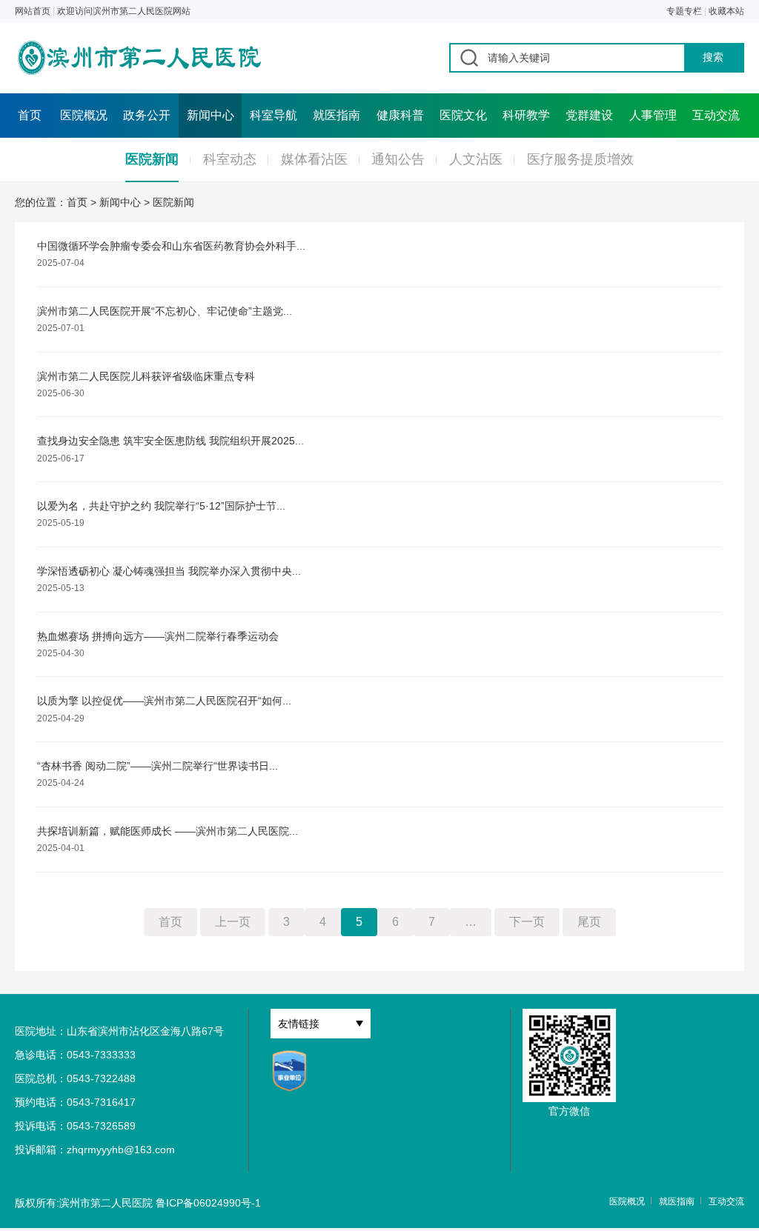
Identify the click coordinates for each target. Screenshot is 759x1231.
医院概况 (83, 115)
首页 (30, 115)
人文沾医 (476, 159)
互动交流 (716, 115)
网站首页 (32, 11)
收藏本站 (726, 11)
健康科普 (400, 115)
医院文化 (463, 115)
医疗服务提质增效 (580, 159)
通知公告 (398, 159)
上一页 (233, 921)
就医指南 (336, 115)
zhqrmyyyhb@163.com (121, 1149)
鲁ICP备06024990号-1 (208, 1203)
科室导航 (273, 115)
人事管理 (653, 115)
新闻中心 (210, 115)
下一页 (527, 921)
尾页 (589, 921)
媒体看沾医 (314, 159)
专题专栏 (684, 11)
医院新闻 (152, 159)
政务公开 (146, 115)
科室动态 (229, 159)
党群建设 (589, 115)
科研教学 (526, 115)
